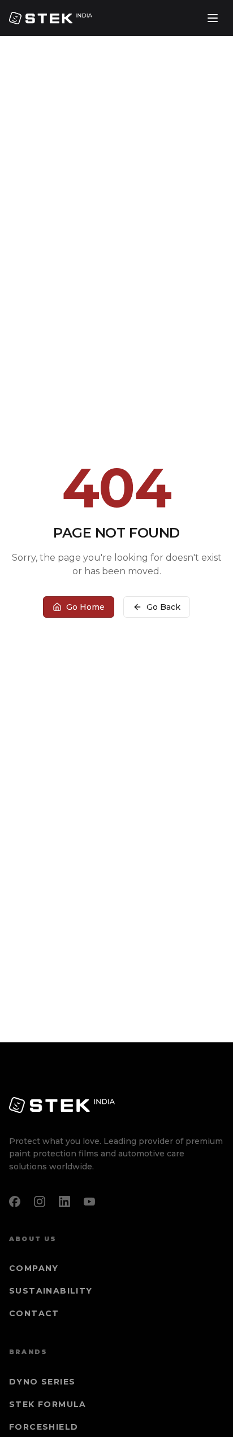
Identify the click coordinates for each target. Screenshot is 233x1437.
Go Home (85, 607)
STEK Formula (48, 1404)
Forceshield (43, 1427)
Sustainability (51, 1291)
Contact (34, 1313)
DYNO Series (42, 1382)
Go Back (163, 607)
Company (34, 1268)
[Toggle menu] (212, 18)
